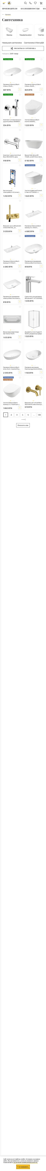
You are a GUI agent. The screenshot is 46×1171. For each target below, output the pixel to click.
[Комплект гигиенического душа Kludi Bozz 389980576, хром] (12, 107)
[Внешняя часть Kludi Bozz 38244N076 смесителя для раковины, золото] (34, 390)
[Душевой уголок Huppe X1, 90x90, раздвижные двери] (34, 319)
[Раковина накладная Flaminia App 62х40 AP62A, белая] (34, 355)
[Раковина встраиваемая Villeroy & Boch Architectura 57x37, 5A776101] (12, 284)
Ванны (9, 35)
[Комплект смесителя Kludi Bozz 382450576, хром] (12, 142)
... (34, 415)
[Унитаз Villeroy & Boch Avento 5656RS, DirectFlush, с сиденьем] (34, 107)
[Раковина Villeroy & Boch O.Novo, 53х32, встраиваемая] (12, 72)
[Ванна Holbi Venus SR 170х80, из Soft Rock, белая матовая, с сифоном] (34, 142)
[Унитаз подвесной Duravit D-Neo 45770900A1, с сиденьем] (34, 178)
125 (39, 415)
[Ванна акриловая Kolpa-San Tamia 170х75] (12, 319)
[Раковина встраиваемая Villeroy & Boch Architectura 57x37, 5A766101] (34, 249)
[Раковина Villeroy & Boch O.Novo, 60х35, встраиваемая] (34, 72)
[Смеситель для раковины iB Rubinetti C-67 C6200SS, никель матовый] (34, 284)
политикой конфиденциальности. (25, 1162)
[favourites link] (35, 3)
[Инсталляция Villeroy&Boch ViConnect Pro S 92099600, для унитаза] (12, 178)
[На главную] (9, 3)
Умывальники (25, 35)
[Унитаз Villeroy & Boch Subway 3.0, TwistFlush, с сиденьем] (12, 390)
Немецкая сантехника (12, 42)
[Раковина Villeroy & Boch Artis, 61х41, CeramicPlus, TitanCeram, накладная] (12, 355)
